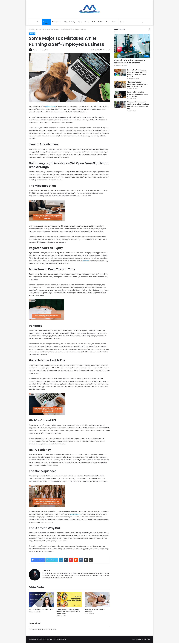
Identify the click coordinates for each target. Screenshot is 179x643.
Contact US (146, 639)
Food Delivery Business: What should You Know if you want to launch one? (68, 611)
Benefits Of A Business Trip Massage (95, 610)
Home (39, 22)
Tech (93, 22)
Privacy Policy (136, 639)
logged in (40, 629)
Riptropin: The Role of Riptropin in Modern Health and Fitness (130, 61)
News (80, 22)
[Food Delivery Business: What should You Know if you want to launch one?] (69, 599)
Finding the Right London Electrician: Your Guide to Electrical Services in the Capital (136, 73)
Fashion (100, 22)
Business (46, 22)
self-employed (50, 106)
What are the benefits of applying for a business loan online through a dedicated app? (138, 105)
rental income (75, 514)
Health (114, 22)
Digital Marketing (69, 22)
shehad (35, 50)
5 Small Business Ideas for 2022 (41, 609)
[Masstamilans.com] (89, 9)
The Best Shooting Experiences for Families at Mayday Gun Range (137, 84)
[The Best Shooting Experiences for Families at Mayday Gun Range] (120, 84)
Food (107, 22)
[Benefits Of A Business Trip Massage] (97, 599)
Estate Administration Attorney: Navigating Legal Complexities (137, 94)
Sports (87, 22)
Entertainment (57, 22)
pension (86, 261)
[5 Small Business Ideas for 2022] (41, 599)
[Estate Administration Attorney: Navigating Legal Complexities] (120, 94)
